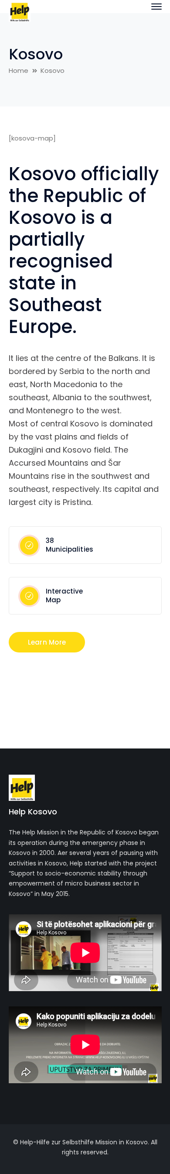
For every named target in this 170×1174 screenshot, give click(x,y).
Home (18, 70)
